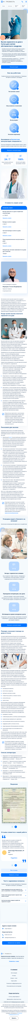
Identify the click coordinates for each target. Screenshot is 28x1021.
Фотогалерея (14, 972)
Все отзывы (14, 870)
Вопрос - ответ (14, 978)
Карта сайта (14, 980)
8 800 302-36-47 (8, 934)
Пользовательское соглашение (14, 986)
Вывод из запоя (16, 6)
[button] (12, 827)
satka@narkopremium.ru (10, 937)
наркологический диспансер (11, 512)
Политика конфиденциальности (14, 983)
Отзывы (14, 975)
